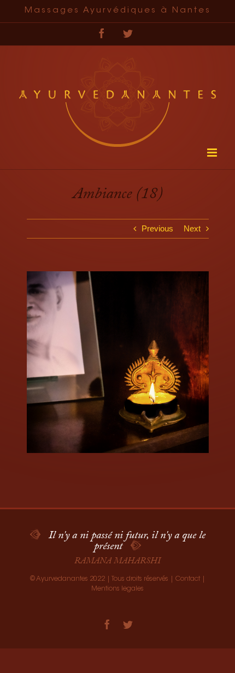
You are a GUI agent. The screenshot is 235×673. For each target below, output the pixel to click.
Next (192, 228)
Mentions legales (117, 589)
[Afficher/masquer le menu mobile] (213, 152)
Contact (187, 579)
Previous (157, 228)
